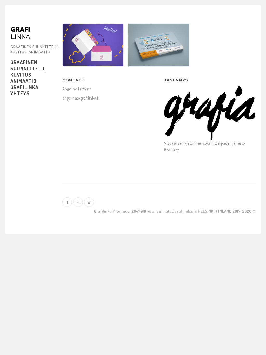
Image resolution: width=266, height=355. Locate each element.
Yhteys (20, 93)
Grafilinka (24, 87)
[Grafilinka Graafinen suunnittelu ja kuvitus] (20, 33)
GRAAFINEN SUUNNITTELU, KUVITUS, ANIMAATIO (28, 71)
